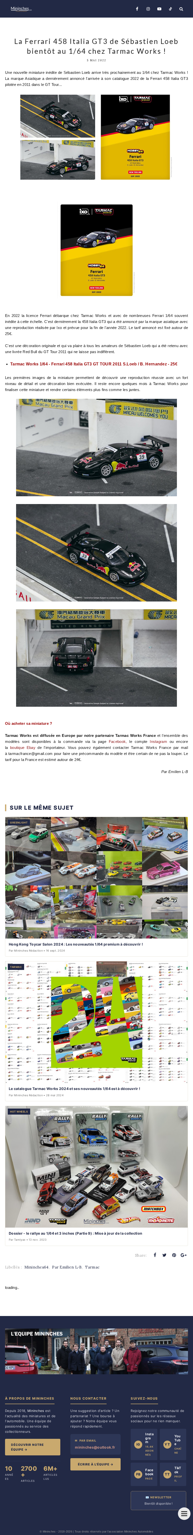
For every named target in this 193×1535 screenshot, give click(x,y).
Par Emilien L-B (67, 1267)
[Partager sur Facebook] (155, 1255)
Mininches (49, 1531)
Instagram (157, 741)
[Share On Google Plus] (184, 1255)
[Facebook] (137, 9)
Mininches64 (36, 1267)
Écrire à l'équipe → (95, 1464)
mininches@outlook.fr (95, 1447)
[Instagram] (148, 9)
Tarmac (92, 1267)
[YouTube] (159, 9)
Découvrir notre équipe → (27, 1447)
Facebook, (118, 741)
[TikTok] (170, 9)
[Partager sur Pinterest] (174, 1255)
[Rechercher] (181, 9)
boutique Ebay (22, 747)
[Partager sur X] (164, 1255)
